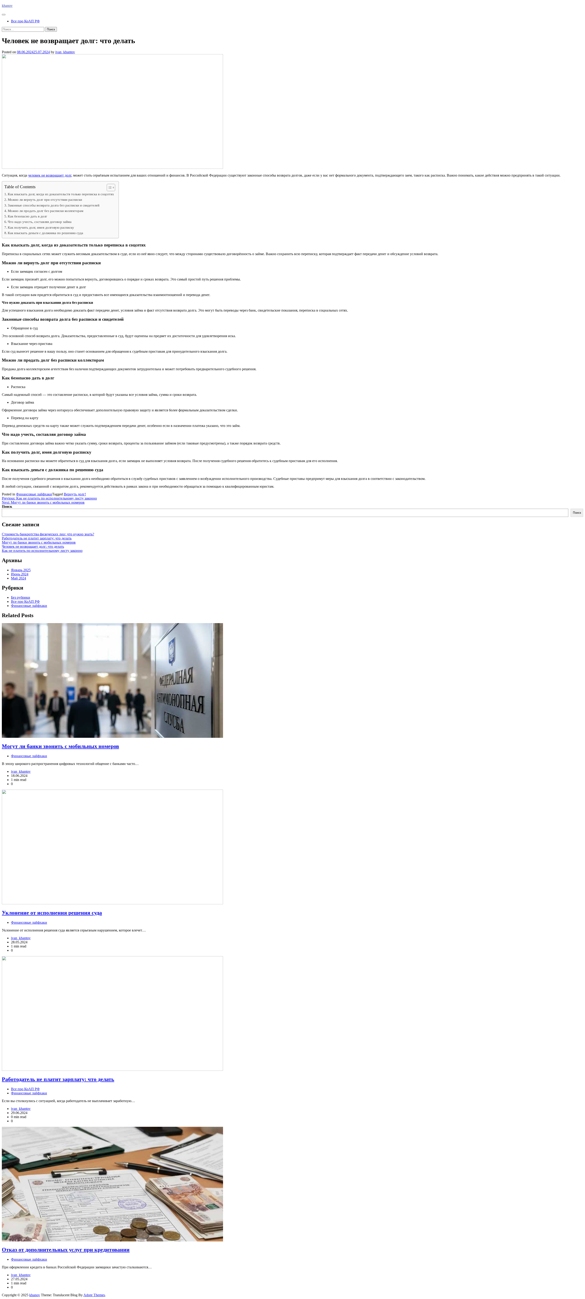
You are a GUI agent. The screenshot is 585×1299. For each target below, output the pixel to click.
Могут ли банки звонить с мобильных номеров (39, 542)
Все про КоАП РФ (25, 21)
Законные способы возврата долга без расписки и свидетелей (53, 205)
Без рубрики (20, 597)
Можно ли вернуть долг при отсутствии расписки (45, 199)
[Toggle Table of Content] (108, 187)
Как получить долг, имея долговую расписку (41, 227)
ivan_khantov (65, 52)
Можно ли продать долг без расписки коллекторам (45, 211)
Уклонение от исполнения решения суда (52, 913)
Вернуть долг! (75, 494)
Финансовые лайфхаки (34, 494)
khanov (7, 6)
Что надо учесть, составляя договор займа (40, 222)
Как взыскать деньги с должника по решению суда (45, 233)
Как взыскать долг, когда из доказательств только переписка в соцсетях (61, 194)
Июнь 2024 (19, 574)
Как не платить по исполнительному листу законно (42, 551)
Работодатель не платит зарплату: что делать (37, 538)
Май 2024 (18, 578)
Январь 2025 (21, 570)
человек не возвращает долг (49, 175)
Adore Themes (94, 1295)
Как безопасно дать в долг (27, 216)
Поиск (7, 506)
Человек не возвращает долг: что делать (33, 546)
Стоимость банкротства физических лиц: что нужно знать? (48, 534)
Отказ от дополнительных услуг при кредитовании (66, 1250)
